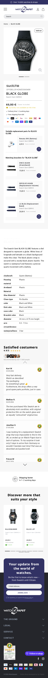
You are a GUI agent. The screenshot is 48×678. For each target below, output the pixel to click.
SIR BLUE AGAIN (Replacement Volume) (29, 184)
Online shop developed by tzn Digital (32, 674)
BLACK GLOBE (15, 24)
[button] (43, 9)
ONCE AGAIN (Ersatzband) (24, 164)
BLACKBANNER (11, 529)
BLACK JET (30, 529)
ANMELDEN (23, 593)
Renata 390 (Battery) (28, 139)
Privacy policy (28, 597)
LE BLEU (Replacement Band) (29, 205)
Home (6, 24)
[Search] (41, 16)
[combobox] (24, 16)
